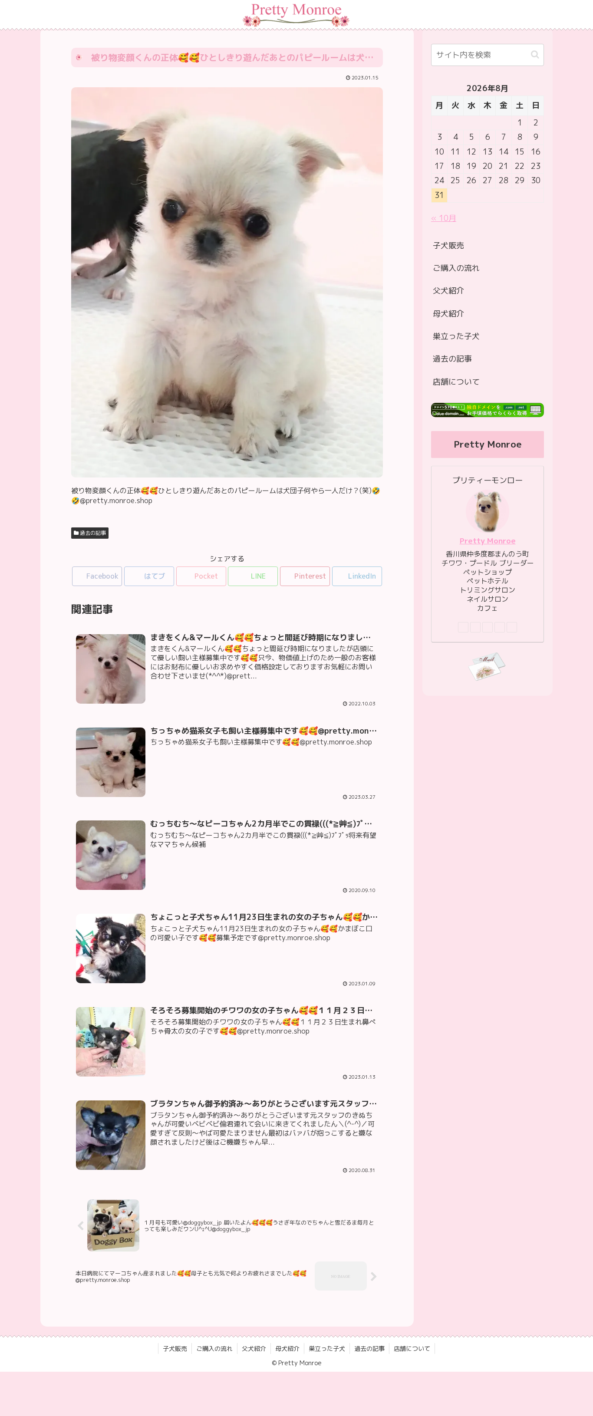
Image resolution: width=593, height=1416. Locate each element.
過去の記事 (92, 533)
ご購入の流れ (456, 268)
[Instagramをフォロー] (487, 627)
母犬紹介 (448, 313)
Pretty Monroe (488, 540)
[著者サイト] (463, 627)
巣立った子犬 (456, 336)
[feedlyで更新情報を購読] (499, 627)
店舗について (456, 381)
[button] (535, 54)
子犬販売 (448, 245)
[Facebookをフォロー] (475, 627)
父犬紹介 (448, 290)
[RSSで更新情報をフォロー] (512, 627)
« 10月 (443, 218)
